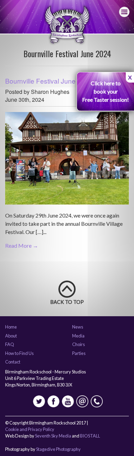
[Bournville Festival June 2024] (67, 161)
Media (78, 336)
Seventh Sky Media (53, 436)
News (77, 327)
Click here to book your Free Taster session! (105, 91)
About (11, 336)
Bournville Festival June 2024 (48, 80)
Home (11, 327)
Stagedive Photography (58, 449)
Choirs (78, 344)
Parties (79, 353)
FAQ (9, 344)
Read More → (21, 245)
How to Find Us (19, 353)
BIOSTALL (90, 436)
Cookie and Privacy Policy (29, 429)
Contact (12, 362)
